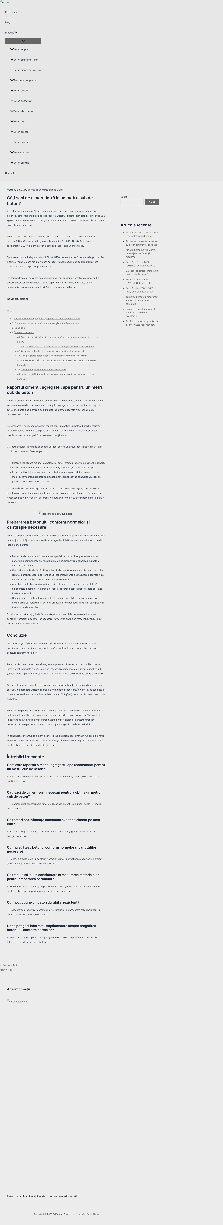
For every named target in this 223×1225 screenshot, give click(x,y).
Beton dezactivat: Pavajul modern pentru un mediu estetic (42, 1196)
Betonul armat (21, 152)
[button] (10, 311)
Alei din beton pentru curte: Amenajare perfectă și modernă (141, 253)
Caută (124, 196)
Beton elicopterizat (24, 111)
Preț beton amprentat (25, 80)
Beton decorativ (22, 90)
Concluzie (20, 327)
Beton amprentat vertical (27, 70)
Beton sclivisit (21, 162)
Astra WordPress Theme (87, 1214)
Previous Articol (10, 965)
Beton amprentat (23, 49)
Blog (7, 22)
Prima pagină (12, 12)
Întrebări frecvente (24, 332)
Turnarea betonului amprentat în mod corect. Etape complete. (142, 300)
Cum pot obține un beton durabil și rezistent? (43, 369)
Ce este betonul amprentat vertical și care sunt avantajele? (140, 312)
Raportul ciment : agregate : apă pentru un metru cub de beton (47, 318)
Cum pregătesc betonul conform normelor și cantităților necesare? (54, 355)
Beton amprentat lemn (26, 59)
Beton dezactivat (23, 101)
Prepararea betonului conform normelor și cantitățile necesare (46, 323)
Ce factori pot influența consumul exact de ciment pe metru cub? (53, 351)
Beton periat (20, 121)
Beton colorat (21, 142)
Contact (9, 173)
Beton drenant (22, 131)
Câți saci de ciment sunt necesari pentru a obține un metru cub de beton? (57, 346)
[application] (15, 33)
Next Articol (8, 969)
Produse (9, 32)
